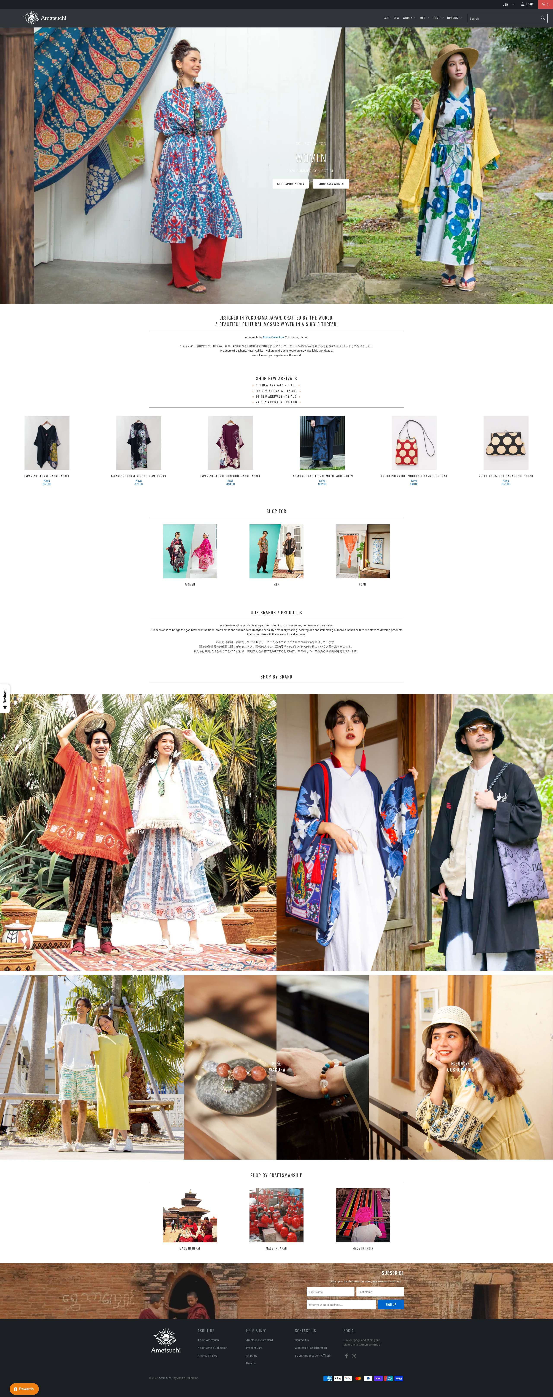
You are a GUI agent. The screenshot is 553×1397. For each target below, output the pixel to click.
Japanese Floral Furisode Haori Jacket (230, 443)
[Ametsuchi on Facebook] (346, 1356)
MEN (422, 17)
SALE (387, 17)
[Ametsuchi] (44, 18)
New (397, 17)
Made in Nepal (190, 1219)
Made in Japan (276, 1219)
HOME (436, 17)
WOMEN (408, 17)
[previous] (13, 451)
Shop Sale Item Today (295, 184)
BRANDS (452, 17)
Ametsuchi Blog (208, 1355)
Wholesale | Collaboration (311, 1347)
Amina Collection (273, 337)
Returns (251, 1363)
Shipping (251, 1355)
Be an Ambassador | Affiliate (313, 1355)
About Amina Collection (212, 1347)
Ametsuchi (165, 1377)
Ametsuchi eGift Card (259, 1340)
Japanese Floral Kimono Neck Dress (139, 443)
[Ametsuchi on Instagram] (354, 1356)
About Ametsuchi (208, 1340)
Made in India (363, 1219)
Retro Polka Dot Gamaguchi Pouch (506, 443)
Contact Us (302, 1340)
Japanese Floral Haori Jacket (47, 443)
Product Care (254, 1347)
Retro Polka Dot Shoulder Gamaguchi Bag (414, 443)
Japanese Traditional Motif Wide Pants (322, 443)
